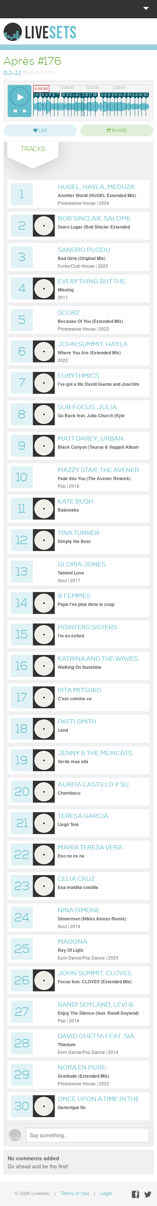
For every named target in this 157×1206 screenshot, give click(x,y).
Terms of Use (75, 1193)
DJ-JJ (12, 73)
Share (119, 130)
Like (42, 130)
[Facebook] (135, 1194)
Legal (106, 1193)
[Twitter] (148, 1194)
